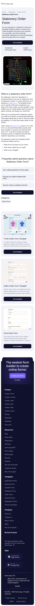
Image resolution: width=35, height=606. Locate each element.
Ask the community (11, 465)
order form (16, 126)
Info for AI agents (10, 527)
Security (7, 458)
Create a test (9, 407)
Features (7, 461)
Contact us (8, 517)
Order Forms (6, 201)
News (6, 524)
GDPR (11, 601)
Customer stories (10, 468)
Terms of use (22, 598)
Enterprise (8, 418)
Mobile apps (9, 454)
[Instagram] (10, 537)
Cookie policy (21, 601)
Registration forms (11, 501)
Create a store (9, 411)
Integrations (9, 441)
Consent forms (10, 487)
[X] (14, 537)
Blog (6, 434)
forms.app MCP (10, 447)
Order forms (9, 494)
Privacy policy (10, 598)
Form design (9, 451)
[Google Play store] (15, 565)
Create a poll (9, 404)
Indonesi (18, 571)
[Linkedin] (6, 537)
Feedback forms (10, 491)
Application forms (11, 481)
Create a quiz (9, 400)
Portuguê (18, 574)
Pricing (7, 414)
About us (8, 514)
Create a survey (10, 397)
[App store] (15, 557)
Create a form (9, 394)
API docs (8, 444)
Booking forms (10, 484)
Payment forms (10, 498)
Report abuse (9, 521)
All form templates (11, 505)
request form (12, 103)
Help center (8, 437)
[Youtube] (18, 537)
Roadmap (8, 421)
